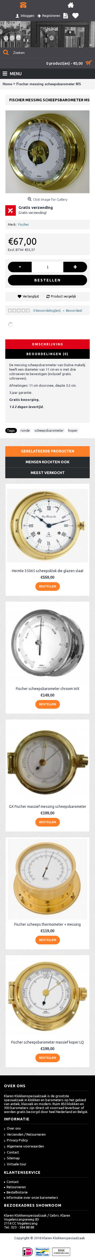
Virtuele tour (16, 1164)
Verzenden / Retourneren (26, 1134)
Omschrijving (47, 344)
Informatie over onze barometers (32, 1197)
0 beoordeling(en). (47, 310)
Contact (13, 1152)
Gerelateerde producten (47, 451)
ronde (25, 430)
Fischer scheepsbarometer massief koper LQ (47, 1042)
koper (73, 430)
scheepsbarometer (49, 430)
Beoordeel (74, 310)
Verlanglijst (31, 296)
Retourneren (16, 1187)
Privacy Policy (17, 1140)
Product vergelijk (63, 296)
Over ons (14, 1128)
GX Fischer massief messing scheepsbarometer (47, 806)
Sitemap (13, 1158)
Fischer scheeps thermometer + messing (47, 924)
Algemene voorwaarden (25, 1146)
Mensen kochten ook (47, 462)
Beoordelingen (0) (47, 354)
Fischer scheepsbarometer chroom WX (47, 689)
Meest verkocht (48, 473)
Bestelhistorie (17, 1192)
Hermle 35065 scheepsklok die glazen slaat (47, 571)
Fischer (23, 224)
